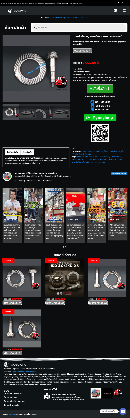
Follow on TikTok (119, 173)
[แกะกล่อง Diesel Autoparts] (47, 396)
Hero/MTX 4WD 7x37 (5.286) (87, 156)
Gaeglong (12, 414)
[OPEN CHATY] (122, 411)
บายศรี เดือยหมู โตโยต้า (98, 162)
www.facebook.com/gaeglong (24, 371)
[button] (124, 10)
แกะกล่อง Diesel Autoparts (64, 394)
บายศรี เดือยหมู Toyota (80, 162)
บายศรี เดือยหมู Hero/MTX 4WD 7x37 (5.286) (105, 159)
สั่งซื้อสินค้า (102, 89)
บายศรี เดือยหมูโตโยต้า (101, 151)
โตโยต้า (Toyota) (85, 154)
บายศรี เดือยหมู (86, 151)
